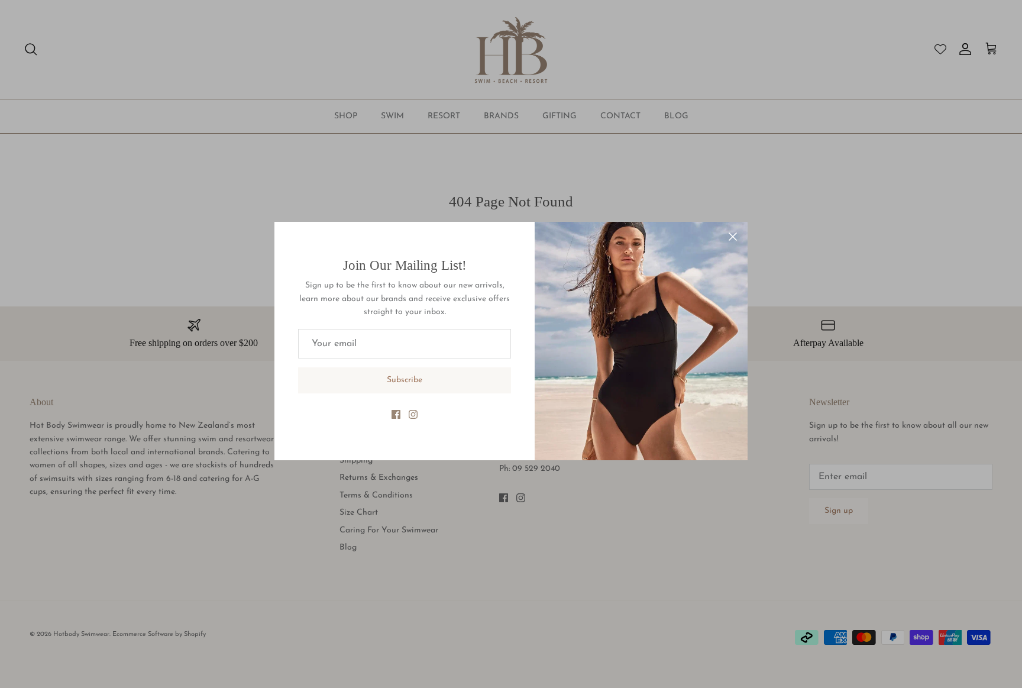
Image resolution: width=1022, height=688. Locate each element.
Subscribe (404, 380)
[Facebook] (396, 414)
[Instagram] (413, 414)
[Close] (733, 237)
